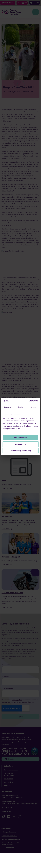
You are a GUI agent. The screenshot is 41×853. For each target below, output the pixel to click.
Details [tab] (20, 407)
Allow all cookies (20, 438)
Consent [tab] (7, 407)
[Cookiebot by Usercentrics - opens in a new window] (29, 401)
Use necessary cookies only (20, 450)
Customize (19, 444)
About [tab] (33, 407)
